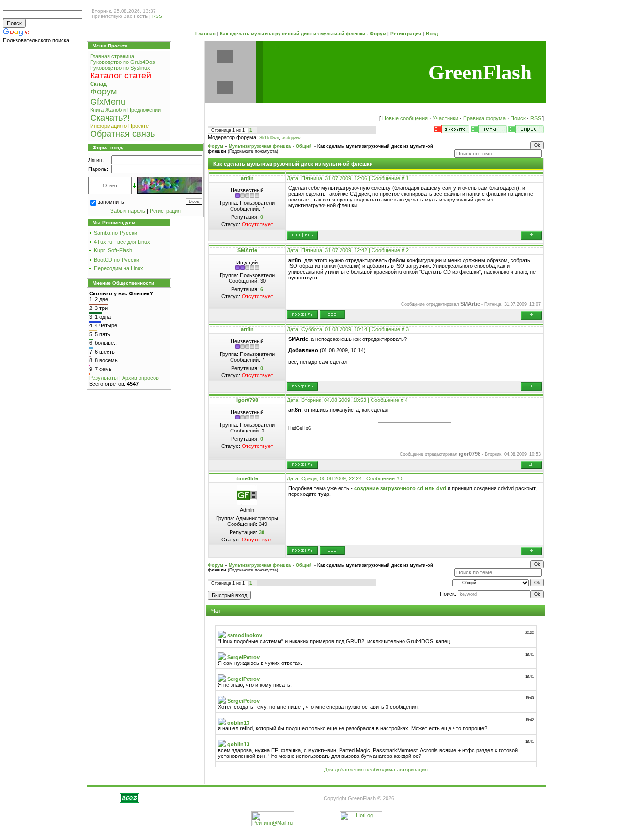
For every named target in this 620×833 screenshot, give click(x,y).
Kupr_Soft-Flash (113, 250)
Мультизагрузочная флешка (260, 146)
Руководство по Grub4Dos (122, 62)
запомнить (111, 202)
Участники (445, 118)
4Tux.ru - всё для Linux (122, 242)
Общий (304, 146)
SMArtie (247, 250)
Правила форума (484, 118)
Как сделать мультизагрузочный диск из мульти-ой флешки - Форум (303, 33)
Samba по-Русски (115, 233)
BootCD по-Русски (116, 259)
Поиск (518, 118)
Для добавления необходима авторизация (376, 769)
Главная (205, 33)
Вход (432, 33)
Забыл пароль (127, 211)
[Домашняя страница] (332, 550)
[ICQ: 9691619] (332, 314)
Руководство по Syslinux (120, 68)
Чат (215, 611)
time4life (247, 478)
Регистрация (405, 33)
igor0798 (247, 400)
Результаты (103, 378)
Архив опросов (140, 378)
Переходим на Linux (118, 268)
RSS (157, 16)
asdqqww (291, 137)
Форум (215, 146)
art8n (247, 178)
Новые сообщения (405, 118)
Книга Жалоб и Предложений (125, 110)
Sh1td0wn (269, 137)
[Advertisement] (43, 197)
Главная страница (112, 56)
